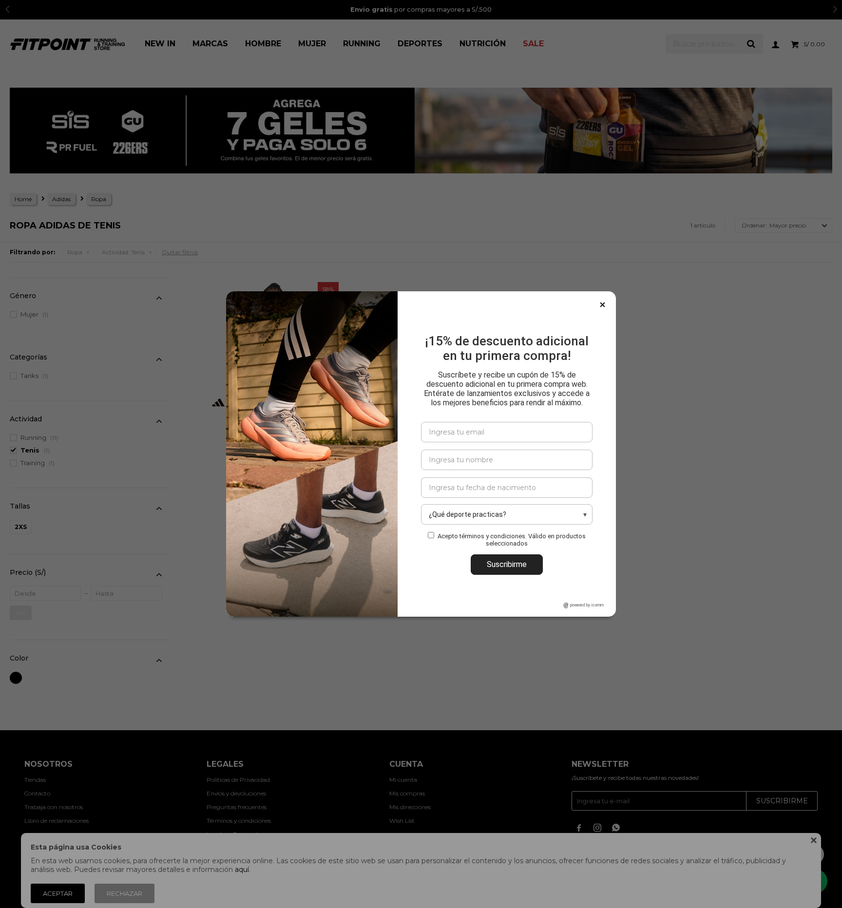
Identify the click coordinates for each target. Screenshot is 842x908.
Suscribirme (507, 564)
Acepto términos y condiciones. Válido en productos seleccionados (512, 539)
